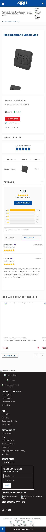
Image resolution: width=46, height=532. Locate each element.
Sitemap (5, 454)
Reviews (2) (9, 182)
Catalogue (6, 447)
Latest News (7, 433)
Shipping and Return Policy (13, 451)
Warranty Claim (8, 440)
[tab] (23, 182)
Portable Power (8, 402)
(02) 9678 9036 (8, 462)
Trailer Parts (6, 398)
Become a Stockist (9, 421)
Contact (5, 418)
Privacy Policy (19, 520)
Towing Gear (7, 395)
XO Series (6, 405)
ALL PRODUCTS (10, 356)
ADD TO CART (12, 119)
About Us (6, 414)
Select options (38, 348)
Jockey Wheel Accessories (14, 338)
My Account (7, 424)
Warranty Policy (8, 444)
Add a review (23, 203)
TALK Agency (38, 518)
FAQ (3, 437)
